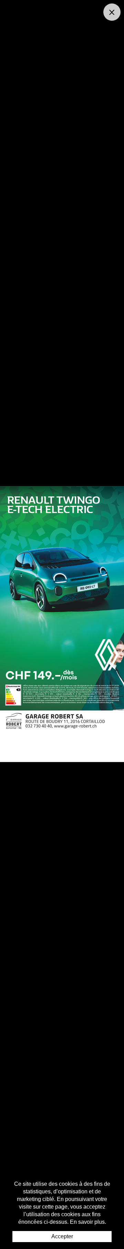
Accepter (62, 1236)
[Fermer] (112, 12)
